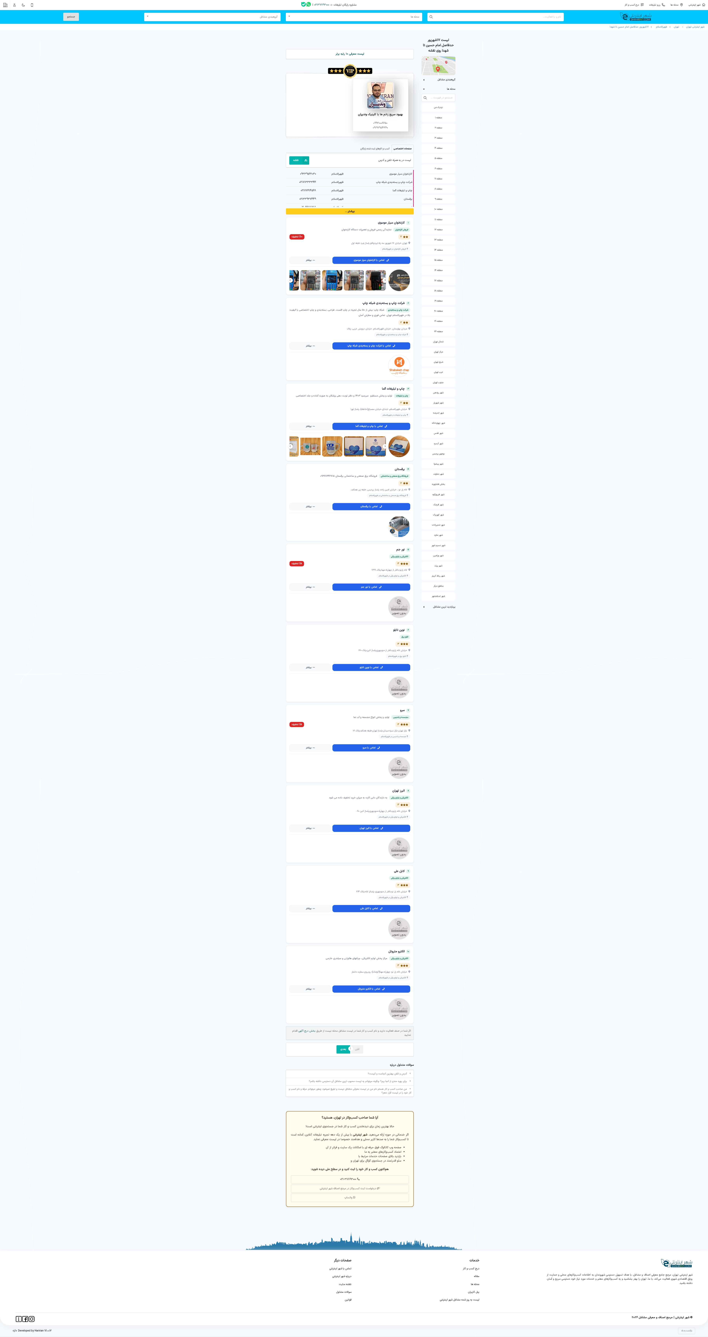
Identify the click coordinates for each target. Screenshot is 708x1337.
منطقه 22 (438, 331)
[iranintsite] (18, 1319)
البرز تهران (398, 791)
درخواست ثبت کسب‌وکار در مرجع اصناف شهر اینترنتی (348, 1188)
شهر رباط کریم (438, 576)
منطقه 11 (438, 219)
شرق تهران (438, 362)
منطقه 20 (438, 311)
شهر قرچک (438, 504)
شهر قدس (438, 433)
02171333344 (307, 182)
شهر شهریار (438, 403)
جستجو (71, 17)
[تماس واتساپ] (308, 4)
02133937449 (307, 199)
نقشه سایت (345, 1284)
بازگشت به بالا (686, 1330)
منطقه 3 (438, 138)
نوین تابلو (399, 630)
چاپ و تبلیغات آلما (402, 190)
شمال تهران (438, 341)
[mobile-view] (32, 5)
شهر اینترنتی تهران (694, 27)
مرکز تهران (438, 352)
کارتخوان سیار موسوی (400, 174)
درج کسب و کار (471, 1269)
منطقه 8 (438, 189)
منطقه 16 (438, 270)
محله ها (475, 1284)
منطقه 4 (438, 148)
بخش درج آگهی (306, 1031)
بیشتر (309, 260)
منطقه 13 (438, 240)
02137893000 (321, 5)
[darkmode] (23, 5)
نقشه (296, 160)
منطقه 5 (438, 158)
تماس (369, 260)
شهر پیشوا (438, 464)
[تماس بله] (303, 5)
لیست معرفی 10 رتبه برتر (350, 54)
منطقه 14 (438, 250)
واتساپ (348, 1198)
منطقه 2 (438, 128)
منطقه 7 (438, 178)
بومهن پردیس (438, 453)
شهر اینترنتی (695, 5)
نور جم (400, 549)
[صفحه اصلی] (637, 17)
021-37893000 (348, 1179)
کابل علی (399, 871)
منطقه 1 (438, 117)
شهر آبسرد (438, 443)
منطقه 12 (438, 229)
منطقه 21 (438, 321)
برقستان (408, 199)
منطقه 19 (438, 301)
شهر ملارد (438, 535)
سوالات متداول (343, 1292)
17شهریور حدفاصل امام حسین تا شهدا (629, 27)
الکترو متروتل (396, 951)
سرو (402, 710)
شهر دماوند (438, 474)
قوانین (348, 1300)
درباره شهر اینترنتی (341, 1276)
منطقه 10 (438, 209)
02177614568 (308, 190)
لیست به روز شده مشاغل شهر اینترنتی (459, 1300)
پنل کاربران (473, 1292)
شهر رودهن (438, 392)
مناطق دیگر (438, 586)
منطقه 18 (438, 290)
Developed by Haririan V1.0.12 (34, 1331)
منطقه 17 (438, 280)
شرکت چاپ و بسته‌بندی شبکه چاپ (394, 182)
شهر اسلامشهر (438, 596)
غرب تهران (438, 372)
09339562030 (308, 174)
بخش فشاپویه (438, 484)
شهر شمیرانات (438, 525)
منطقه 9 (438, 199)
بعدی (343, 1049)
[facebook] (25, 1319)
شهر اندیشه (438, 413)
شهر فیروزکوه (438, 494)
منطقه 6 (438, 168)
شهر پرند (438, 565)
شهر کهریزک (438, 515)
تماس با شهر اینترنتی (340, 1269)
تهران (676, 27)
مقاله (476, 1276)
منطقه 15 (438, 260)
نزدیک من (438, 107)
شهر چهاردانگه (438, 423)
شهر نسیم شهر (438, 545)
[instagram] (31, 1319)
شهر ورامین (438, 555)
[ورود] (14, 5)
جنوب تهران (438, 382)
